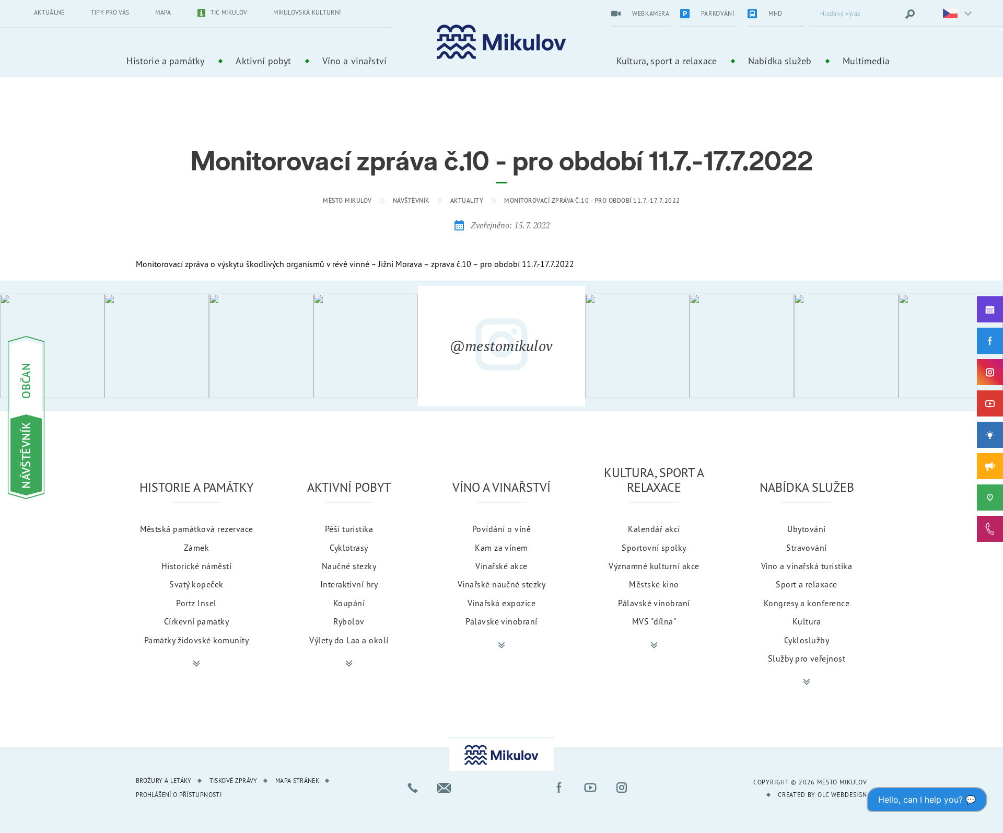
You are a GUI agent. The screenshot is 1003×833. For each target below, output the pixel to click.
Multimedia (866, 60)
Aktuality (467, 200)
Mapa (163, 12)
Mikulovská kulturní (307, 12)
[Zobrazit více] (196, 664)
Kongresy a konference (806, 603)
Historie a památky (165, 60)
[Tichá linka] (990, 529)
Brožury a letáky (164, 780)
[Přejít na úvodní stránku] (501, 42)
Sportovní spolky (654, 547)
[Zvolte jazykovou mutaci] (951, 14)
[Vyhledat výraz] (910, 14)
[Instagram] (990, 372)
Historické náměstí (196, 566)
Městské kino (654, 584)
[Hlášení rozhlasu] (990, 466)
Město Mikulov (347, 200)
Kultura (806, 621)
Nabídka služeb (779, 60)
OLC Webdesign (842, 795)
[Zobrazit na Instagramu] (52, 346)
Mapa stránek (297, 780)
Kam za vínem (501, 547)
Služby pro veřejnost (807, 658)
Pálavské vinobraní (501, 621)
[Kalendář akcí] (990, 309)
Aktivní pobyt (263, 60)
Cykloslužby (806, 640)
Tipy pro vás (110, 12)
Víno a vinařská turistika (806, 566)
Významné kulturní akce (654, 566)
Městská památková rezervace (196, 529)
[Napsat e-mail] (444, 787)
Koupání (349, 603)
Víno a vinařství (354, 60)
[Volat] (413, 787)
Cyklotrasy (349, 547)
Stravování (806, 547)
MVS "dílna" (654, 621)
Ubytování (806, 529)
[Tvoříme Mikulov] (990, 435)
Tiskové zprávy (233, 780)
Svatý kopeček (196, 584)
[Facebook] (990, 341)
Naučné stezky (349, 566)
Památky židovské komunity (196, 640)
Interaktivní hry (349, 584)
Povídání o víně (501, 529)
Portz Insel (196, 603)
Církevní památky (196, 621)
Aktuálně (49, 12)
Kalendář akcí (654, 529)
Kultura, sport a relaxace (666, 60)
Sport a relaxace (806, 584)
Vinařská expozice (501, 603)
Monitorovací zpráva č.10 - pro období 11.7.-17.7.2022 (592, 200)
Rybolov (348, 621)
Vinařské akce (501, 566)
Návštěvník (411, 200)
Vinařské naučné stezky (502, 584)
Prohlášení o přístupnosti (178, 795)
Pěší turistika (349, 529)
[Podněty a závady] (990, 497)
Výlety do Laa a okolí (348, 640)
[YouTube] (990, 403)
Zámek (196, 547)
